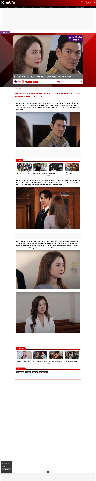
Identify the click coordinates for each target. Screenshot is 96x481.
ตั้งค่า (6, 471)
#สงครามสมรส (43, 372)
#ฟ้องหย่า (34, 372)
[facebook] (82, 2)
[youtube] (88, 2)
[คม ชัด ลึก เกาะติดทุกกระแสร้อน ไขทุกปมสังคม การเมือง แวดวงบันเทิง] (48, 3)
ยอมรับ (6, 469)
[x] (85, 2)
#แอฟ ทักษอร (20, 372)
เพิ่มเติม (3, 466)
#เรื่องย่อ (28, 372)
